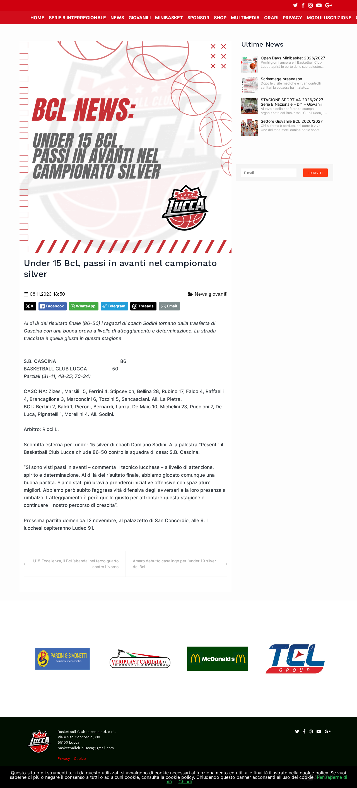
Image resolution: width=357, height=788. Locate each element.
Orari (271, 17)
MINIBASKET (169, 17)
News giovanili (210, 294)
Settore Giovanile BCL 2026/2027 (292, 121)
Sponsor (198, 17)
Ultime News (262, 44)
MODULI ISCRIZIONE (329, 17)
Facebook (55, 306)
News (117, 17)
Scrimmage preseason (281, 78)
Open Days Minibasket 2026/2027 (293, 58)
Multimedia (245, 17)
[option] (62, 659)
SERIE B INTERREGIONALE (77, 17)
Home (37, 17)
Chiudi (185, 781)
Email (172, 306)
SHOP (220, 17)
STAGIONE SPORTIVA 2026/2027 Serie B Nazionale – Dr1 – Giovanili (292, 102)
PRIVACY (292, 17)
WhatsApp (86, 306)
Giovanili (140, 17)
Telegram (116, 306)
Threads (146, 306)
